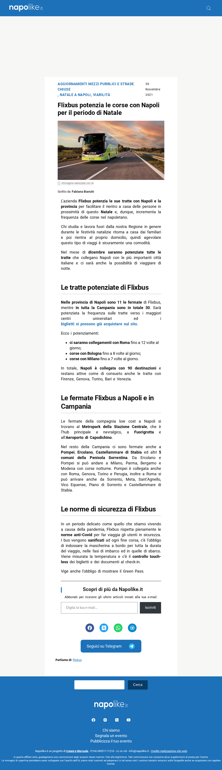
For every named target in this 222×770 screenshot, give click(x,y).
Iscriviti (150, 608)
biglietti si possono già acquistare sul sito (99, 324)
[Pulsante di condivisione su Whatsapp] (118, 627)
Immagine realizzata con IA (78, 183)
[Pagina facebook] (94, 720)
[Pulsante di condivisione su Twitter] (104, 627)
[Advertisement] (111, 46)
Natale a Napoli (75, 95)
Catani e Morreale (77, 751)
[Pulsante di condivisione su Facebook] (89, 627)
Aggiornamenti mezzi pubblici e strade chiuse (96, 86)
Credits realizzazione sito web (169, 751)
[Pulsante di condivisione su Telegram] (132, 627)
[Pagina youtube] (128, 720)
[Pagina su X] (117, 720)
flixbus (77, 660)
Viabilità (101, 95)
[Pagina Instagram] (105, 720)
